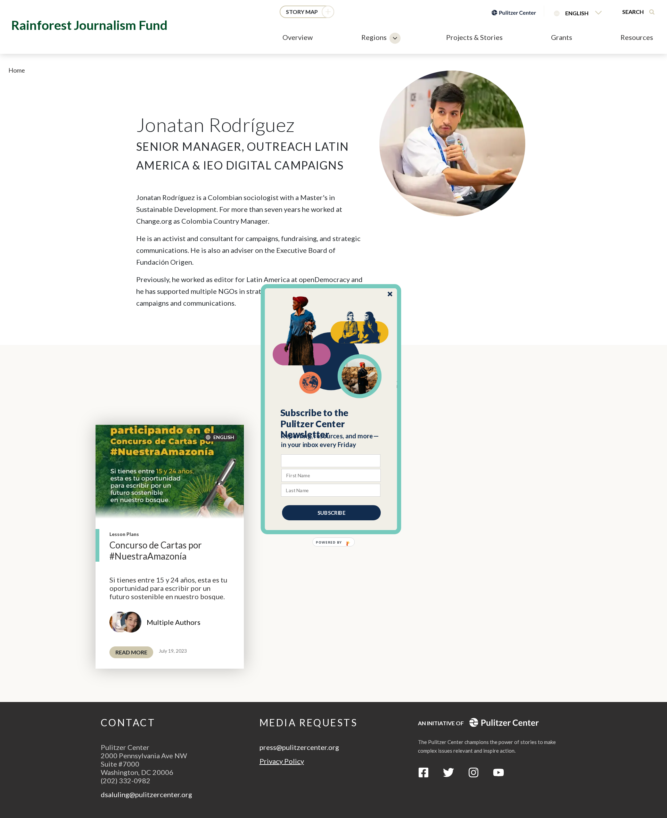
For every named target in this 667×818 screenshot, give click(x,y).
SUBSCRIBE (331, 512)
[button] (331, 423)
